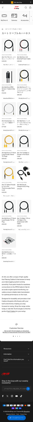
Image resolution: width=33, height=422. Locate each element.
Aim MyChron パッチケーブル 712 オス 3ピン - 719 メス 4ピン (24, 122)
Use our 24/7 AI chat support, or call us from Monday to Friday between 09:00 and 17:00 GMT (16, 331)
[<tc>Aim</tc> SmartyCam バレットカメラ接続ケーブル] (9, 109)
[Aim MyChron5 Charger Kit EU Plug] (24, 173)
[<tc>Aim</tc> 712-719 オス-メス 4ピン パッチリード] (9, 45)
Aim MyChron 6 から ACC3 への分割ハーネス (9, 253)
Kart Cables (11, 311)
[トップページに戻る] (2, 29)
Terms (17, 414)
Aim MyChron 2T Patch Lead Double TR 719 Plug (9, 220)
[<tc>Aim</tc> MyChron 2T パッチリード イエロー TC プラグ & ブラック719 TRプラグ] (24, 76)
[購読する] (28, 388)
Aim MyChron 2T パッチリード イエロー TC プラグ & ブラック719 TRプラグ (24, 89)
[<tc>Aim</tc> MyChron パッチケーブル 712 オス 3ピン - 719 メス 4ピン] (24, 109)
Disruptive (27, 411)
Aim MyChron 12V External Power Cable (24, 58)
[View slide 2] (15, 336)
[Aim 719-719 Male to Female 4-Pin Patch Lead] (24, 141)
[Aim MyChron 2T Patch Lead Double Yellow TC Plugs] (9, 141)
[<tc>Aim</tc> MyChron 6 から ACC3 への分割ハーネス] (9, 240)
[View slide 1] (13, 336)
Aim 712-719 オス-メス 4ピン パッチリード (9, 58)
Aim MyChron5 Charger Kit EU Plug (23, 185)
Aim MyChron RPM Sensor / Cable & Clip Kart (8, 89)
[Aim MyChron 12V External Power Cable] (24, 45)
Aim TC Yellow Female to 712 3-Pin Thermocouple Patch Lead (8, 187)
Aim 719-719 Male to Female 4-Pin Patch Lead (23, 154)
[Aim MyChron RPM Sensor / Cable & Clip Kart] (9, 76)
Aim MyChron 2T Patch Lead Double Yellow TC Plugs (9, 154)
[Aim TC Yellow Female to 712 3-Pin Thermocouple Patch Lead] (9, 173)
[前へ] (2, 2)
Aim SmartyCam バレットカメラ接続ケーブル (8, 122)
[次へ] (30, 2)
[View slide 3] (18, 336)
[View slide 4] (20, 336)
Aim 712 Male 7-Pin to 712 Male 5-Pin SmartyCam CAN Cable (23, 220)
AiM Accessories (7, 55)
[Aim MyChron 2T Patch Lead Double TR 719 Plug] (9, 207)
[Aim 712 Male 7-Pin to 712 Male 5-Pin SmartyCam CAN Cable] (24, 207)
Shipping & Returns (10, 414)
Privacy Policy (23, 414)
